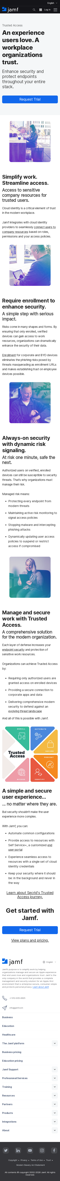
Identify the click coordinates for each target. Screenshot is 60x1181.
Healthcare (8, 1034)
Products (7, 1113)
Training (7, 1086)
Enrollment (9, 355)
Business (7, 1017)
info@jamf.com (16, 1008)
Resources (8, 1095)
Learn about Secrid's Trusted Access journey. (29, 895)
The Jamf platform (13, 1043)
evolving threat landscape (25, 711)
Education (8, 1026)
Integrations (9, 1121)
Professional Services (15, 1078)
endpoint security (13, 649)
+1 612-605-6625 (17, 998)
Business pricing (11, 1052)
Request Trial (29, 99)
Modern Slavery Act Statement (30, 1165)
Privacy (24, 1160)
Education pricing (12, 1060)
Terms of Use (37, 1160)
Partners (7, 1104)
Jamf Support (10, 1069)
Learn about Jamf (41, 987)
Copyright (12, 1160)
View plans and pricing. (30, 940)
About (5, 1130)
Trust (48, 1160)
